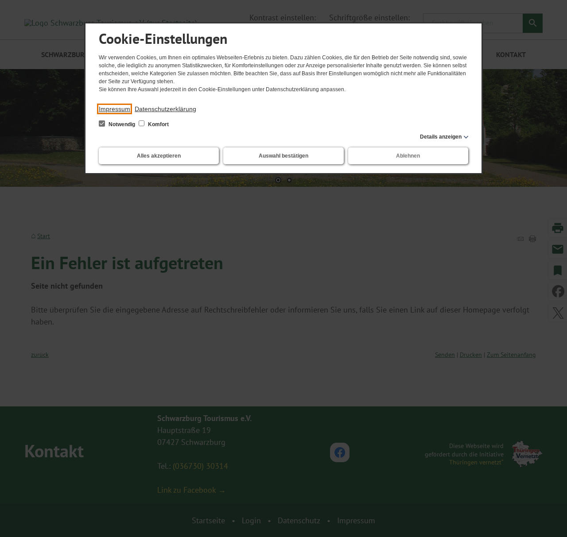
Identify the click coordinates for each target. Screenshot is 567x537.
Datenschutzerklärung (165, 108)
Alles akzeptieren (159, 156)
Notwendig (121, 124)
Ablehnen (408, 156)
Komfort (158, 124)
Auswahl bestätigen (283, 156)
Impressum (114, 108)
